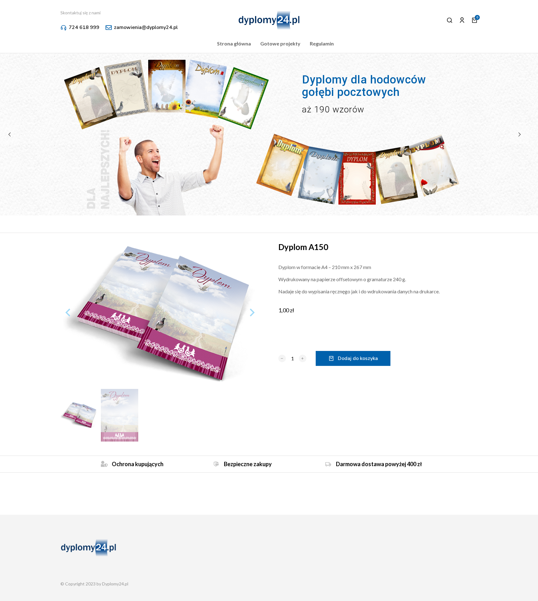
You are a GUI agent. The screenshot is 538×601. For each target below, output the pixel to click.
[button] (269, 598)
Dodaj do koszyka (358, 352)
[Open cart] (474, 14)
